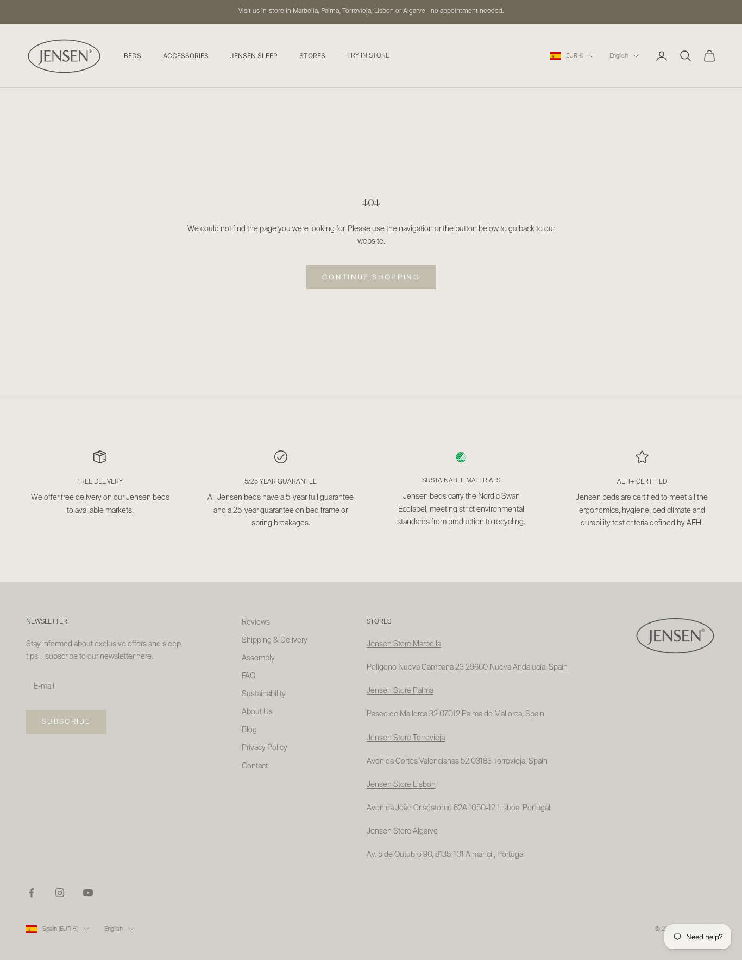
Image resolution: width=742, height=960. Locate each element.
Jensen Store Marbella (404, 644)
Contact (255, 766)
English (618, 56)
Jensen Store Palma (400, 691)
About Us (257, 712)
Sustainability (264, 694)
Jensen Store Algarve (402, 831)
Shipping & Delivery (274, 640)
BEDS (132, 56)
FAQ (248, 676)
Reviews (256, 622)
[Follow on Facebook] (31, 892)
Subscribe (66, 722)
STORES (312, 56)
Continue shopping (371, 276)
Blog (249, 730)
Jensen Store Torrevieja (406, 738)
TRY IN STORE (368, 56)
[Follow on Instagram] (59, 892)
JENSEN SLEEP (254, 56)
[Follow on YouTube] (88, 892)
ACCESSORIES (186, 56)
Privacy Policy (264, 748)
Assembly (258, 658)
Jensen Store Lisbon (401, 785)
